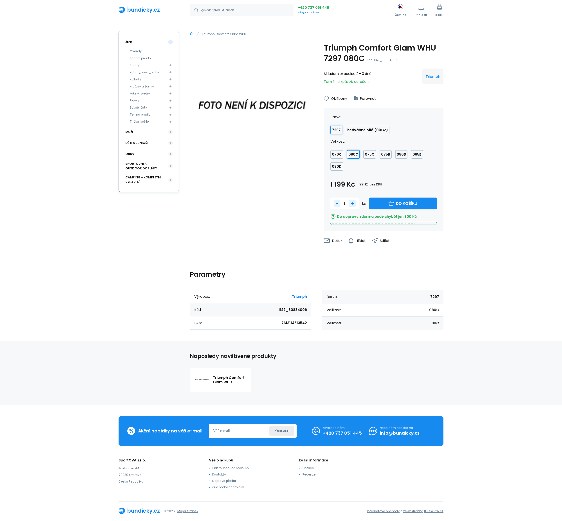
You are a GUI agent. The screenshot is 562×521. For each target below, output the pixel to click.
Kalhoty (135, 79)
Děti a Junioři (136, 143)
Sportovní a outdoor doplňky (141, 166)
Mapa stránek (187, 511)
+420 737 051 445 (313, 7)
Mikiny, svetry (140, 93)
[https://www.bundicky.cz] (191, 34)
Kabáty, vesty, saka (144, 72)
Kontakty (219, 474)
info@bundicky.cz (310, 12)
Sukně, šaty (138, 107)
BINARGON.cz (433, 511)
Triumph (433, 76)
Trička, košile (139, 121)
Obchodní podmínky (228, 487)
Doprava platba (224, 481)
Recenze (309, 474)
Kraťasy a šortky (142, 86)
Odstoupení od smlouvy (230, 468)
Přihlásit (282, 431)
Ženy (129, 42)
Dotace (308, 468)
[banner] (149, 9)
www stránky (413, 511)
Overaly (136, 51)
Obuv (129, 154)
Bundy (134, 65)
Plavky (134, 100)
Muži (129, 132)
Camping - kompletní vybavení (143, 179)
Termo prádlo (140, 114)
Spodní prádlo (140, 58)
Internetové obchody (383, 511)
